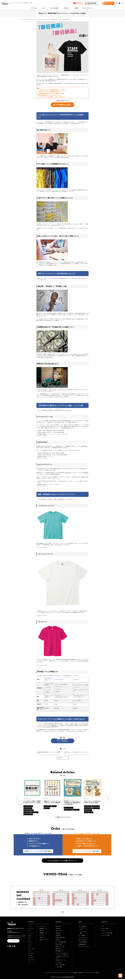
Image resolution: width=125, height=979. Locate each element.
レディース (30, 955)
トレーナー (30, 932)
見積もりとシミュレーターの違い (62, 957)
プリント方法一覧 (82, 926)
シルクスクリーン (83, 927)
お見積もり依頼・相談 (60, 937)
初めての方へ (58, 926)
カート (102, 926)
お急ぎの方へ (58, 932)
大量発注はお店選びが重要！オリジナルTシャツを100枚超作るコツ (48, 753)
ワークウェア (42, 926)
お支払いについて (59, 948)
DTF (80, 929)
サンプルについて (59, 962)
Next (107, 798)
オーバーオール (31, 959)
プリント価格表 (81, 935)
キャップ (30, 944)
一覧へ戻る (59, 757)
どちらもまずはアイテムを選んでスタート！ (62, 860)
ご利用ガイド (58, 939)
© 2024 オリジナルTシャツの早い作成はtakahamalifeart (62, 976)
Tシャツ (29, 926)
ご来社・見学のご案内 (60, 964)
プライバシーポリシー (88, 972)
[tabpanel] (25, 794)
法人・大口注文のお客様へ (61, 941)
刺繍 (80, 933)
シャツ (29, 962)
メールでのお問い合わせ (13, 940)
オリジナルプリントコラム (83, 946)
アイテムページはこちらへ (41, 547)
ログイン (103, 930)
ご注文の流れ (58, 928)
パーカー (30, 930)
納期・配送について (60, 950)
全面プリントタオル (43, 940)
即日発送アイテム (43, 928)
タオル (29, 937)
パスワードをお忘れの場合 (106, 932)
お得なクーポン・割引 (60, 946)
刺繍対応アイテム (43, 932)
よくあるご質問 (59, 966)
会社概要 (75, 972)
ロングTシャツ (31, 928)
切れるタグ (42, 930)
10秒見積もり (58, 935)
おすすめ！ (38, 851)
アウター (30, 941)
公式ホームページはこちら (41, 435)
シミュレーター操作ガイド (62, 954)
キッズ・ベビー (31, 957)
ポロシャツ (30, 935)
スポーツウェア (31, 953)
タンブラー (42, 935)
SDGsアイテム (43, 937)
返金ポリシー (98, 972)
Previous (18, 798)
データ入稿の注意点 (82, 942)
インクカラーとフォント (83, 937)
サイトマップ (68, 972)
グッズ (29, 946)
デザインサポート (59, 930)
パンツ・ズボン (31, 948)
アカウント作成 (104, 928)
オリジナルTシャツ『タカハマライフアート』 (54, 972)
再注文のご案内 (59, 944)
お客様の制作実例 (82, 944)
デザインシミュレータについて (62, 953)
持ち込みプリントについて (61, 960)
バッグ (29, 939)
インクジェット (83, 931)
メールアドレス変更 (105, 935)
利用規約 (80, 972)
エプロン (30, 950)
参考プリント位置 (82, 939)
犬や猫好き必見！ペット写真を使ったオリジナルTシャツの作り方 (75, 753)
